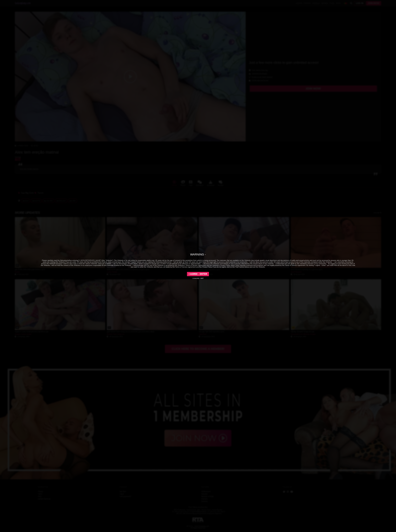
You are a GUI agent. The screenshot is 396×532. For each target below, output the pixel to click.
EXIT (202, 278)
